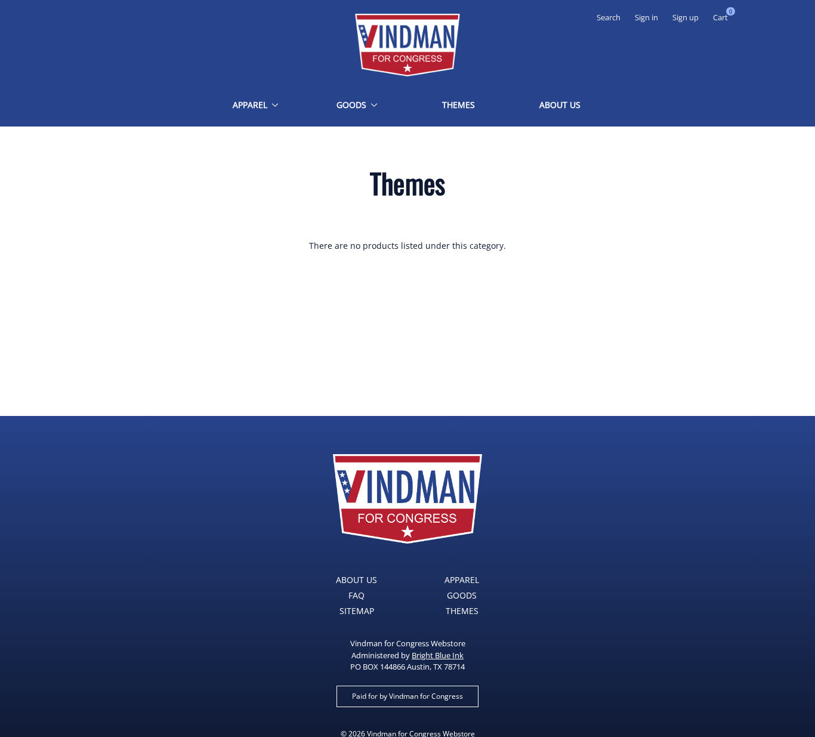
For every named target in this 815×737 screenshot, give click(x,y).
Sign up (685, 17)
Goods (351, 104)
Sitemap (356, 610)
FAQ (356, 595)
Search (608, 17)
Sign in (646, 17)
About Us (560, 104)
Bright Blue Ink (438, 655)
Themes (458, 104)
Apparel (250, 104)
